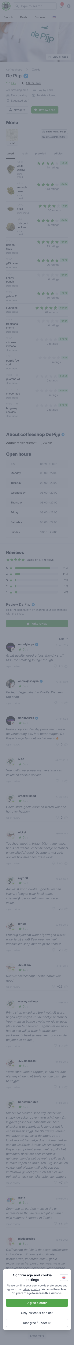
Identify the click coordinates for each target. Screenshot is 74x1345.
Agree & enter (37, 1303)
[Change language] (64, 1277)
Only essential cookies (37, 1313)
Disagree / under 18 (37, 1323)
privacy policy (31, 1289)
